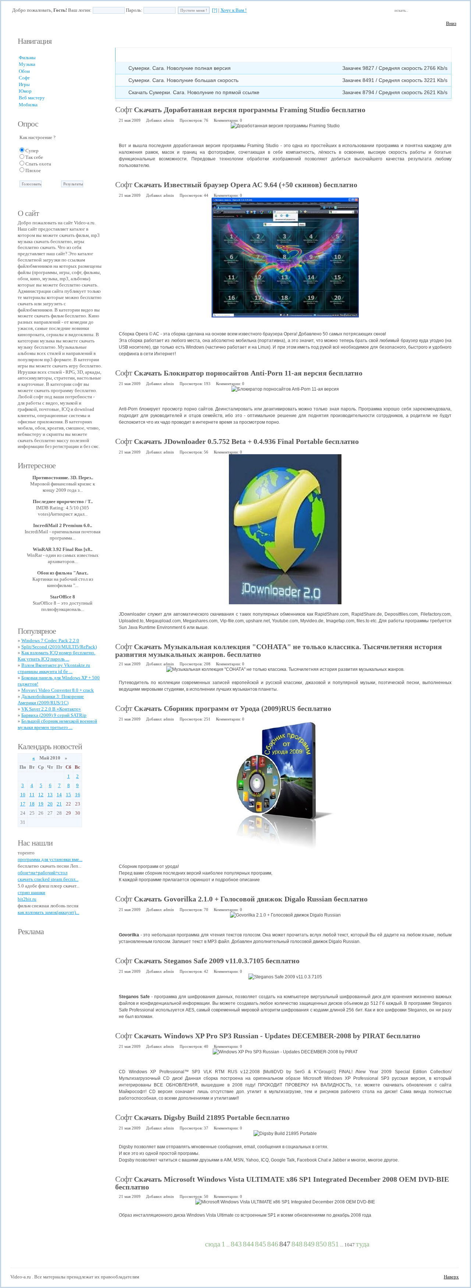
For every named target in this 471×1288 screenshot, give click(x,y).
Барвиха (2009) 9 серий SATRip (53, 715)
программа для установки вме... (50, 859)
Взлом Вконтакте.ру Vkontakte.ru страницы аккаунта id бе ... (54, 668)
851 (333, 1244)
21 (59, 804)
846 (272, 1244)
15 (68, 794)
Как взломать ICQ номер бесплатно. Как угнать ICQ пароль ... (56, 656)
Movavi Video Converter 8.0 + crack (57, 690)
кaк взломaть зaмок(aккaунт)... (48, 912)
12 (40, 794)
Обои (24, 71)
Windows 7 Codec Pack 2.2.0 (50, 640)
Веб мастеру (32, 97)
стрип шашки (31, 892)
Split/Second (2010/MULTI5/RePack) (59, 647)
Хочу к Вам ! (233, 10)
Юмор (25, 91)
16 (77, 794)
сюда (212, 1244)
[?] (214, 10)
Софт (24, 78)
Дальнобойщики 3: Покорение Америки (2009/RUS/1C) (51, 699)
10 (22, 794)
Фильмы (27, 57)
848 (296, 1244)
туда (362, 1244)
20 (50, 804)
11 (32, 794)
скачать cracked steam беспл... (48, 879)
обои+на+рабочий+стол (42, 872)
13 (50, 794)
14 (59, 794)
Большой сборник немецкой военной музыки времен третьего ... (57, 724)
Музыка (27, 64)
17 (22, 804)
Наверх (451, 1277)
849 (309, 1244)
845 (260, 1244)
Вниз (451, 23)
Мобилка (28, 104)
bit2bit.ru (27, 899)
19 (40, 804)
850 (321, 1244)
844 (248, 1244)
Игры (24, 84)
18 (32, 804)
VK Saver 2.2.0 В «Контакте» (51, 709)
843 (236, 1244)
